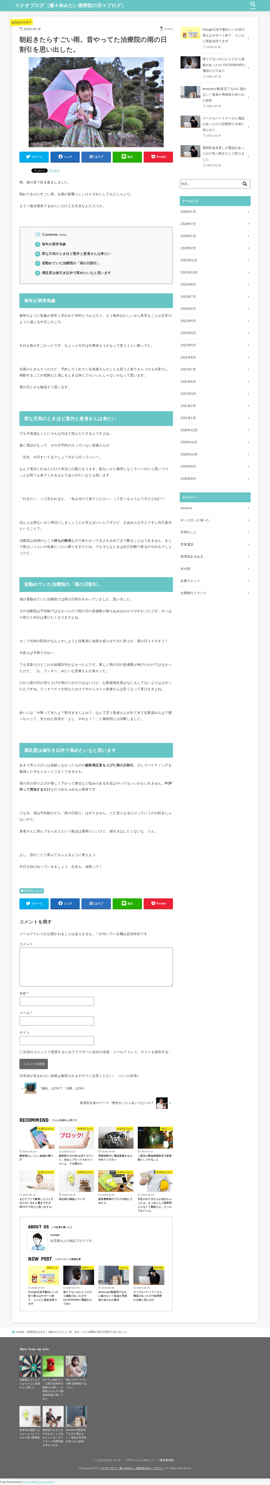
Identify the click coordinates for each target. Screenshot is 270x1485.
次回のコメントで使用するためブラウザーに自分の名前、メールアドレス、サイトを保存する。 (97, 1052)
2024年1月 (188, 236)
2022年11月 (189, 260)
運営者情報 (167, 1460)
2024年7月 (188, 224)
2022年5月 (188, 321)
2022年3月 (188, 333)
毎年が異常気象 (51, 244)
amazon (186, 508)
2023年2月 (188, 248)
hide (63, 234)
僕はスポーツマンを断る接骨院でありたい (76, 1383)
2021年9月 (188, 345)
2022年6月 (188, 308)
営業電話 (187, 544)
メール (25, 1013)
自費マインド (190, 581)
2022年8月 (188, 284)
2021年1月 (188, 418)
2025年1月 (188, 211)
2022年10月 (189, 272)
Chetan (27, 1482)
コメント (26, 944)
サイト (24, 1032)
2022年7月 (188, 296)
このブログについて (108, 1460)
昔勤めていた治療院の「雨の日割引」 (69, 263)
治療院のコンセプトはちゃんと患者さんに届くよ (29, 1383)
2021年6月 (188, 381)
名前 (24, 993)
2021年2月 (188, 406)
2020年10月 (189, 454)
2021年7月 (188, 369)
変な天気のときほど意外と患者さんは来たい (74, 253)
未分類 (185, 568)
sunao (55, 1235)
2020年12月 (189, 430)
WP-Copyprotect (44, 1482)
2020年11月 (189, 442)
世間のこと (189, 532)
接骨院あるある (21, 22)
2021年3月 (188, 393)
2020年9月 (188, 466)
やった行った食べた (195, 520)
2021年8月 (188, 357)
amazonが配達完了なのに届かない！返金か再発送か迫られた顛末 (76, 1435)
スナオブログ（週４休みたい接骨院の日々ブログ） (70, 5)
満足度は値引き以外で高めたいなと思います (74, 273)
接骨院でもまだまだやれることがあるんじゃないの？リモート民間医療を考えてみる (53, 1437)
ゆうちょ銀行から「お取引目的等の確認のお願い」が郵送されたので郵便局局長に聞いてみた (53, 1389)
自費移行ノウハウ (194, 593)
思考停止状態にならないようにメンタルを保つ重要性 (29, 1433)
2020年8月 (188, 478)
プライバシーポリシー (140, 1460)
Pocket (54, 170)
